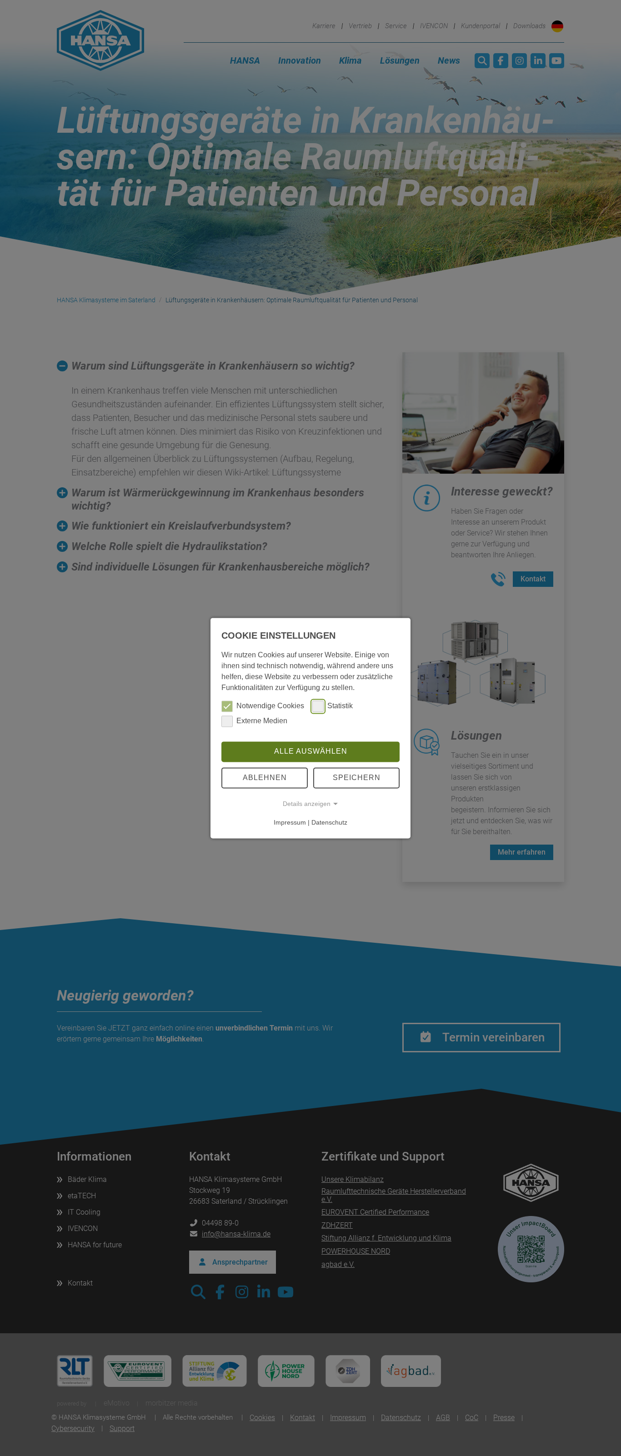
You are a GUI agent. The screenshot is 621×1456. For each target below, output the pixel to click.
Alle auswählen (310, 752)
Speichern (357, 777)
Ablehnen (265, 777)
